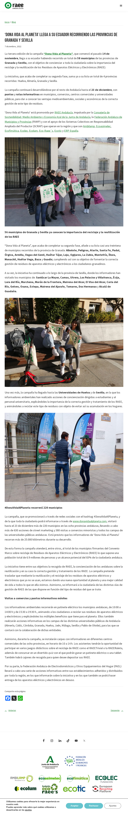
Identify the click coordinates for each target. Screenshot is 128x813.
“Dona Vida (51, 53)
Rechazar (93, 805)
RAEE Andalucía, (63, 112)
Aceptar (74, 805)
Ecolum (33, 131)
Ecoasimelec (103, 126)
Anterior (10, 710)
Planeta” (67, 53)
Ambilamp (89, 126)
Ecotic (58, 131)
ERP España (71, 131)
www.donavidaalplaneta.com (90, 521)
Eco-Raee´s (46, 131)
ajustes (28, 810)
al (60, 53)
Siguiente (117, 710)
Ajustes (112, 805)
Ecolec (24, 131)
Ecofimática (12, 131)
